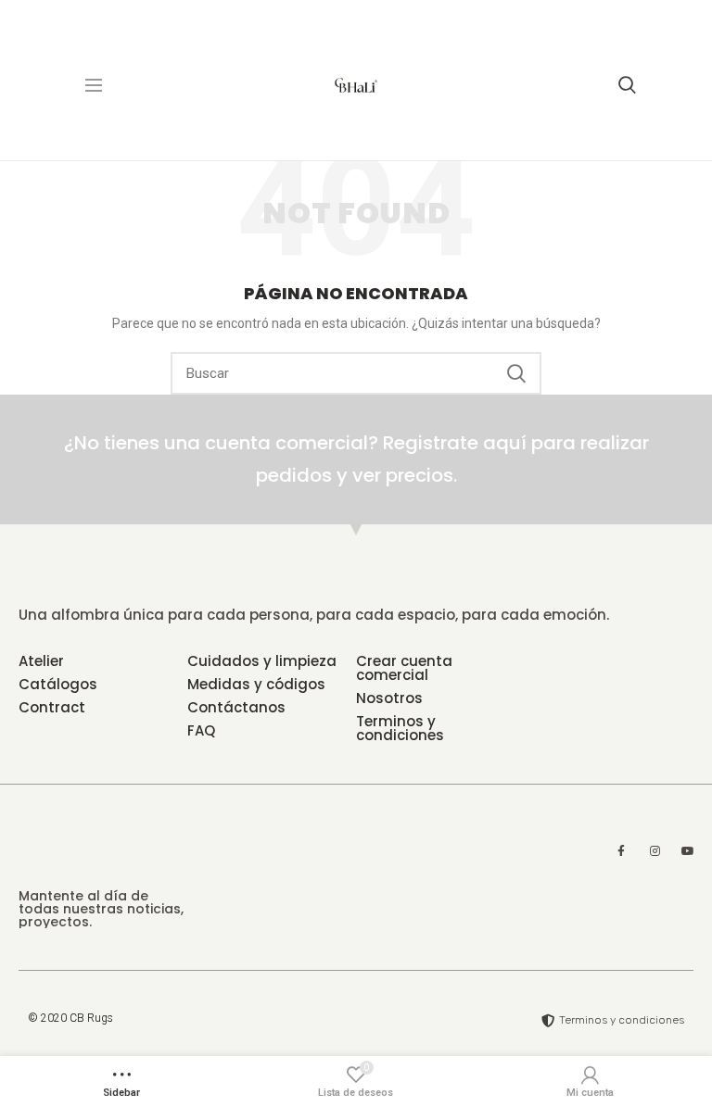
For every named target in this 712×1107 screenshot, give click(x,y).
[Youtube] (687, 851)
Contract (52, 707)
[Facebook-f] (621, 851)
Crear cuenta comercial (404, 668)
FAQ (201, 730)
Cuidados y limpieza (262, 661)
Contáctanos (236, 707)
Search (516, 373)
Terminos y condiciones (400, 728)
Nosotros (389, 698)
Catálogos (58, 684)
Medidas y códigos (256, 684)
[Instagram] (654, 851)
